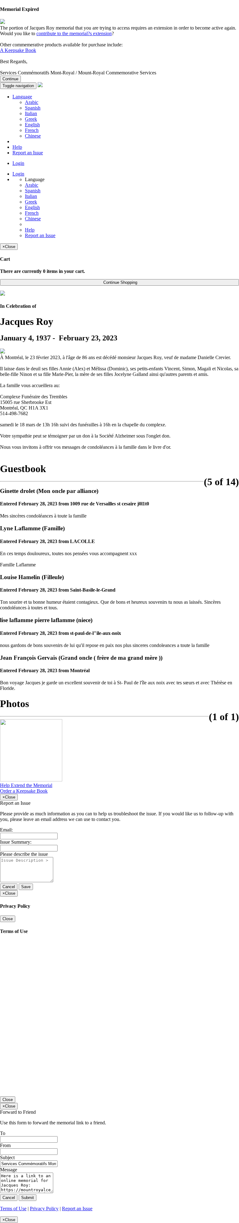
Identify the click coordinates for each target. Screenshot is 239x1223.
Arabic (31, 102)
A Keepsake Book (18, 50)
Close (7, 918)
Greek (31, 119)
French (32, 130)
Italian (31, 113)
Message (8, 1169)
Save (25, 886)
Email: (6, 829)
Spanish (32, 107)
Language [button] (22, 96)
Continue (10, 79)
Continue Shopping (119, 282)
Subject (7, 1157)
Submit (27, 1197)
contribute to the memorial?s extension (74, 33)
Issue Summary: (15, 842)
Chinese (33, 135)
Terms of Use (13, 1208)
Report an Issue (27, 152)
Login (18, 163)
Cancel (8, 886)
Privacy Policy (44, 1208)
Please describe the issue (24, 854)
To (2, 1133)
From (5, 1145)
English (32, 124)
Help (17, 147)
